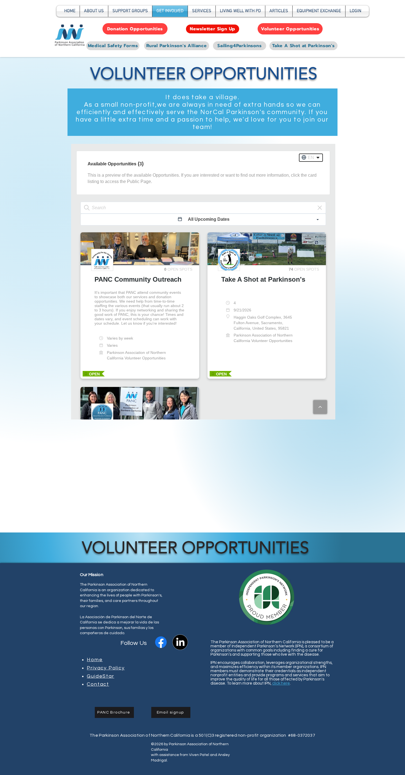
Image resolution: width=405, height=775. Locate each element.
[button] (130, 11)
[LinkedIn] (180, 642)
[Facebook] (161, 642)
